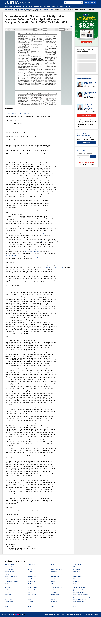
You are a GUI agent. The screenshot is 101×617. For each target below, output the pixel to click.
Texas (29, 604)
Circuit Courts (8, 599)
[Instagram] (18, 614)
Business (53, 564)
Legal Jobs (53, 590)
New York (30, 602)
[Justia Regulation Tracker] (12, 2)
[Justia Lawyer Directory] (27, 614)
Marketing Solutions (65, 6)
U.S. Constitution (9, 590)
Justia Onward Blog (78, 602)
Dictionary (76, 567)
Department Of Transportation (25, 9)
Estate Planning (32, 576)
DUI (29, 574)
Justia (6, 9)
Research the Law (28, 6)
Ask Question (86, 142)
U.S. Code (7, 592)
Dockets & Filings (9, 604)
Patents (52, 599)
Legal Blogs (53, 592)
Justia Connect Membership (81, 590)
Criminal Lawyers (9, 571)
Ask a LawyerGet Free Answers (84, 134)
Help (68, 614)
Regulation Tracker (12, 9)
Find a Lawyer (8, 6)
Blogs (75, 579)
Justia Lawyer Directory (79, 592)
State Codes (31, 592)
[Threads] (20, 614)
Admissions (76, 569)
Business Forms (54, 594)
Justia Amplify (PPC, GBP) (80, 599)
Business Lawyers (10, 569)
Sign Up (93, 2)
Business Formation (56, 567)
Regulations (8, 594)
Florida (29, 599)
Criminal (30, 569)
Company (63, 614)
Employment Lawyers (10, 574)
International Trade (55, 576)
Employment (53, 571)
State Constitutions (33, 590)
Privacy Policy (83, 614)
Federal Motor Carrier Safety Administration (43, 9)
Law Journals (77, 576)
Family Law (31, 579)
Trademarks (53, 602)
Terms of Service (74, 614)
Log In (87, 2)
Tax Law (52, 581)
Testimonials (77, 604)
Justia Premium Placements (81, 594)
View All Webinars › (86, 115)
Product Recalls (54, 597)
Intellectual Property (56, 574)
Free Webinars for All (85, 79)
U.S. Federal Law (10, 587)
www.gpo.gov (61, 122)
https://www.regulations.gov (26, 209)
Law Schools (38, 6)
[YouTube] (14, 614)
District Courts (9, 602)
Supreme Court (9, 597)
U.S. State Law (32, 587)
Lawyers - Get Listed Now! (86, 162)
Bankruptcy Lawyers (10, 567)
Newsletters (55, 6)
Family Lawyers (9, 579)
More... (6, 583)
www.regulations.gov (32, 251)
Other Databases (56, 587)
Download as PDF (67, 26)
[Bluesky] (22, 614)
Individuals (31, 564)
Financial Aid (76, 571)
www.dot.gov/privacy (12, 255)
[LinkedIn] (12, 614)
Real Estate (53, 579)
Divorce (30, 571)
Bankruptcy (31, 567)
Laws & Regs (46, 6)
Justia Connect (49, 614)
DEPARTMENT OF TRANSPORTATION (18, 114)
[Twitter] (24, 614)
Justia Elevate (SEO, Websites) (81, 597)
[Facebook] (16, 614)
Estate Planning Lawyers (11, 576)
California (30, 597)
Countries (53, 604)
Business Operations (56, 569)
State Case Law (32, 594)
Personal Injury (32, 581)
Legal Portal (57, 614)
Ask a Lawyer (18, 6)
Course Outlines (77, 574)
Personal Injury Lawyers (11, 581)
